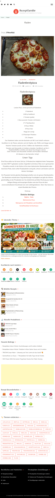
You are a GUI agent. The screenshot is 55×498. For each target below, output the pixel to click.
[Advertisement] (27, 374)
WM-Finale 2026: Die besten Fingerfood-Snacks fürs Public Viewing (22, 359)
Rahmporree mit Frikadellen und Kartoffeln (29, 203)
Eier (35, 422)
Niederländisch (5, 281)
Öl (16, 458)
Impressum (6, 483)
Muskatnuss (44, 433)
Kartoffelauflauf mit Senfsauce (29, 206)
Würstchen (43, 451)
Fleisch (6, 425)
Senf (46, 447)
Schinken (7, 447)
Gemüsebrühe (18, 425)
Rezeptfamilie (28, 10)
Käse (48, 429)
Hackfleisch (41, 425)
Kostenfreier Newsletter (9, 477)
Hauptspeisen (32, 79)
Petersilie (19, 440)
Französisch (24, 272)
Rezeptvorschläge (8, 474)
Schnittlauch (34, 447)
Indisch (37, 272)
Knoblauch (20, 429)
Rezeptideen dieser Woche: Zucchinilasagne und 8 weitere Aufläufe (22, 346)
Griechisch (31, 272)
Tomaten (16, 451)
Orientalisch (11, 281)
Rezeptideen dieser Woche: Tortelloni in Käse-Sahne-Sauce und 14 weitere (24, 349)
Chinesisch (11, 272)
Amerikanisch (5, 272)
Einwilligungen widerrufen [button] (37, 480)
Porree (41, 440)
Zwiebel (42, 454)
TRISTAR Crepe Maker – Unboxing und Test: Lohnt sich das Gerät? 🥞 (23, 352)
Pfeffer (31, 440)
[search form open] (14, 4)
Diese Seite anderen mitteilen (14, 38)
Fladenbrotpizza (27, 82)
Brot (16, 422)
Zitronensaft (8, 454)
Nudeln (17, 436)
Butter (26, 422)
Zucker (31, 454)
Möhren (6, 436)
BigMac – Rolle (28, 197)
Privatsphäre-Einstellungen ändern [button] (39, 474)
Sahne (28, 443)
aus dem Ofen (23, 79)
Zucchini (21, 454)
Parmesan (7, 440)
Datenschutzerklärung (43, 495)
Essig (44, 422)
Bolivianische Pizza (29, 200)
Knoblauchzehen (35, 429)
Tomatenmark (29, 451)
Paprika (39, 436)
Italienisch (44, 272)
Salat (38, 443)
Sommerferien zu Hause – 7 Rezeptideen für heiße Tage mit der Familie (23, 356)
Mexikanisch (51, 272)
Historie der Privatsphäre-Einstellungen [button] (40, 477)
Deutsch (17, 272)
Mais (15, 433)
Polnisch (17, 281)
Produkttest (8, 443)
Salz (47, 443)
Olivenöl (28, 436)
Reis (19, 443)
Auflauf (6, 422)
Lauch (6, 433)
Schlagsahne (19, 447)
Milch (33, 433)
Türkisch (24, 281)
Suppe (6, 451)
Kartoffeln (7, 429)
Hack (30, 425)
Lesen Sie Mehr (5, 210)
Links (4, 480)
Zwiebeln (7, 458)
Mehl (24, 433)
